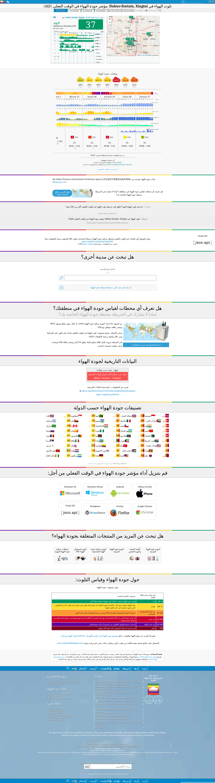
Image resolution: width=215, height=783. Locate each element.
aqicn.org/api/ (86, 244)
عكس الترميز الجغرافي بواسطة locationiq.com (112, 715)
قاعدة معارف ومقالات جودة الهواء (59, 694)
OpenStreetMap (146, 55)
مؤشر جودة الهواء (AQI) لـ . (84, 17)
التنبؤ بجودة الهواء (53, 713)
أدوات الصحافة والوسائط (55, 684)
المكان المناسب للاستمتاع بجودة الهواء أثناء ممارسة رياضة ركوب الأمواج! (118, 723)
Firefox (119, 506)
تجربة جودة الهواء (53, 696)
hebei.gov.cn (59, 182)
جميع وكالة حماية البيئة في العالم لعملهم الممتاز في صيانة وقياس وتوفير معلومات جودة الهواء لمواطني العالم (118, 682)
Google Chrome (145, 506)
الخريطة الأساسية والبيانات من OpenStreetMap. (112, 718)
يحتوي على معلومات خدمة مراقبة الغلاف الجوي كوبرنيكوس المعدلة (116, 705)
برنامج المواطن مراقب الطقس (122, 701)
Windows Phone (95, 486)
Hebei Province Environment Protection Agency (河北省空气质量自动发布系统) (107, 746)
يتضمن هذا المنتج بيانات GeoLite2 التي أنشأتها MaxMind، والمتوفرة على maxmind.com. (116, 688)
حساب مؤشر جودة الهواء (56, 711)
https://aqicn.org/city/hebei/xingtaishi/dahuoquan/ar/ (107, 223)
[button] (128, 44)
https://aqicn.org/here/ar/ (107, 213)
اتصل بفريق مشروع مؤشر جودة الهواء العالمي (63, 681)
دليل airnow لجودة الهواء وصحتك (75, 635)
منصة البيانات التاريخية (55, 720)
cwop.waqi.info (104, 701)
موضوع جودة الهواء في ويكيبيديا (105, 635)
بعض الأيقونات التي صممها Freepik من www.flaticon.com (116, 709)
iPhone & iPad (145, 486)
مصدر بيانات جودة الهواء (55, 708)
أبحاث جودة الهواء (56, 689)
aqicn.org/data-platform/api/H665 (97, 241)
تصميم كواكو (99, 727)
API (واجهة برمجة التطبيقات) (57, 717)
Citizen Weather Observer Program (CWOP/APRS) (107, 744)
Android (120, 486)
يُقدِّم (87, 766)
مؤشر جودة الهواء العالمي (147, 657)
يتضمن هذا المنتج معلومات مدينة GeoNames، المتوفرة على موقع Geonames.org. (116, 693)
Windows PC (70, 486)
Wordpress (95, 506)
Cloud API (70, 505)
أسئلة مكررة (53, 703)
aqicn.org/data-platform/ (107, 394)
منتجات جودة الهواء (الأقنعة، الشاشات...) (61, 715)
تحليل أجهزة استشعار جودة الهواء (58, 698)
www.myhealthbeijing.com (70, 643)
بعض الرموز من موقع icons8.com (107, 712)
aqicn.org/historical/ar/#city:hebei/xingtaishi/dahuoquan (108, 390)
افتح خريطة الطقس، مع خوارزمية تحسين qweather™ (114, 697)
